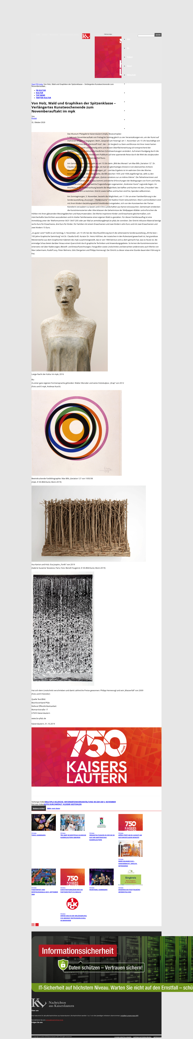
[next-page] (37, 924)
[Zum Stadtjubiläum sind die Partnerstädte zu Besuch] (72, 885)
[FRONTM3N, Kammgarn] (101, 885)
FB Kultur (39, 84)
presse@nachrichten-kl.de (54, 1020)
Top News (40, 95)
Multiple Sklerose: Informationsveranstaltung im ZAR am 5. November (80, 802)
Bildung (130, 93)
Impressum (54, 34)
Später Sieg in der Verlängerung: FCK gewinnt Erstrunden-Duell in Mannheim (73, 918)
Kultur (129, 119)
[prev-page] (33, 924)
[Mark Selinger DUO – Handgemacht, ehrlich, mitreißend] (130, 856)
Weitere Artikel (39, 808)
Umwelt (130, 102)
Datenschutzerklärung (69, 34)
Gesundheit (132, 111)
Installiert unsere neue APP (129, 1016)
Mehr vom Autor (53, 808)
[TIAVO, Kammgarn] (43, 830)
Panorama (131, 128)
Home (38, 34)
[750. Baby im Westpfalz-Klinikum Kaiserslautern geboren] (72, 830)
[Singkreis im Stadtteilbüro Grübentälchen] (130, 885)
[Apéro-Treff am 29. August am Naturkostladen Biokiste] (130, 830)
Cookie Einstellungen (122, 1037)
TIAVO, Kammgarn (38, 835)
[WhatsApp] (59, 125)
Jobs (129, 84)
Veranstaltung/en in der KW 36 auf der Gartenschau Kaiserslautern (101, 837)
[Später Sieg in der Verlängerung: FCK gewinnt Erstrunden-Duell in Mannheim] (72, 911)
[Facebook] (35, 125)
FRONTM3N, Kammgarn (98, 890)
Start (33, 84)
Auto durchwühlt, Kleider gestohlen (63, 804)
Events (44, 34)
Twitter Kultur (43, 97)
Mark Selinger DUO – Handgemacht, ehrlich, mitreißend (127, 863)
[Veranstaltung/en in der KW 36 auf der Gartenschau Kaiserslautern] (101, 830)
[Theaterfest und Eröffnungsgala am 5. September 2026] (43, 885)
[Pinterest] (51, 125)
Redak (34, 118)
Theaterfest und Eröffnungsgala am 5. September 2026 (44, 892)
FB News (62, 833)
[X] (43, 125)
